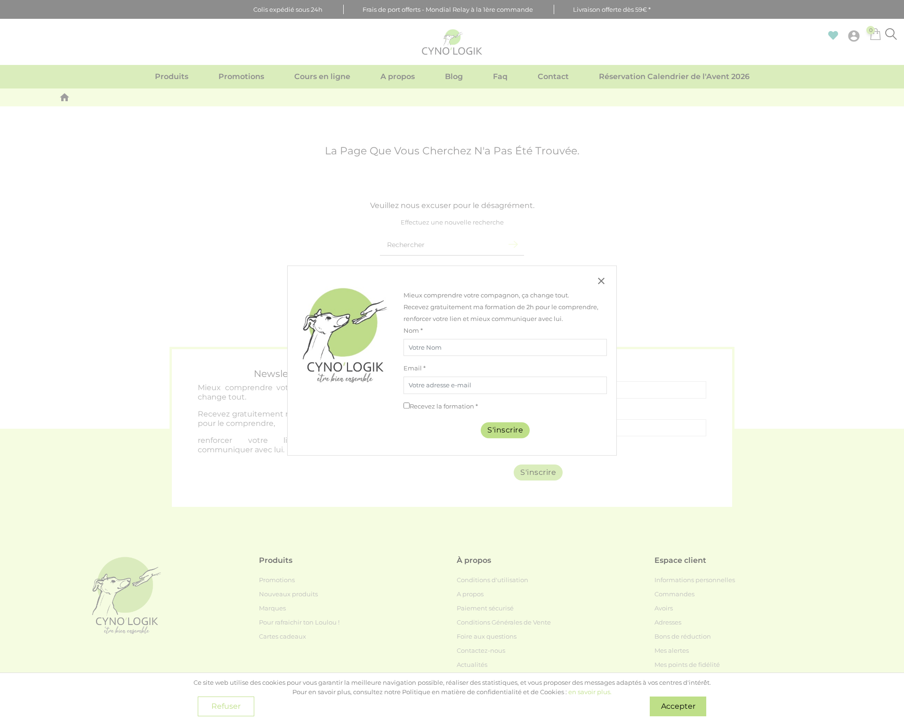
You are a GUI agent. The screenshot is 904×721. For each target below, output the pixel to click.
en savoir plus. (590, 692)
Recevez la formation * (444, 406)
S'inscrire (505, 429)
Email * (415, 368)
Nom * (413, 330)
